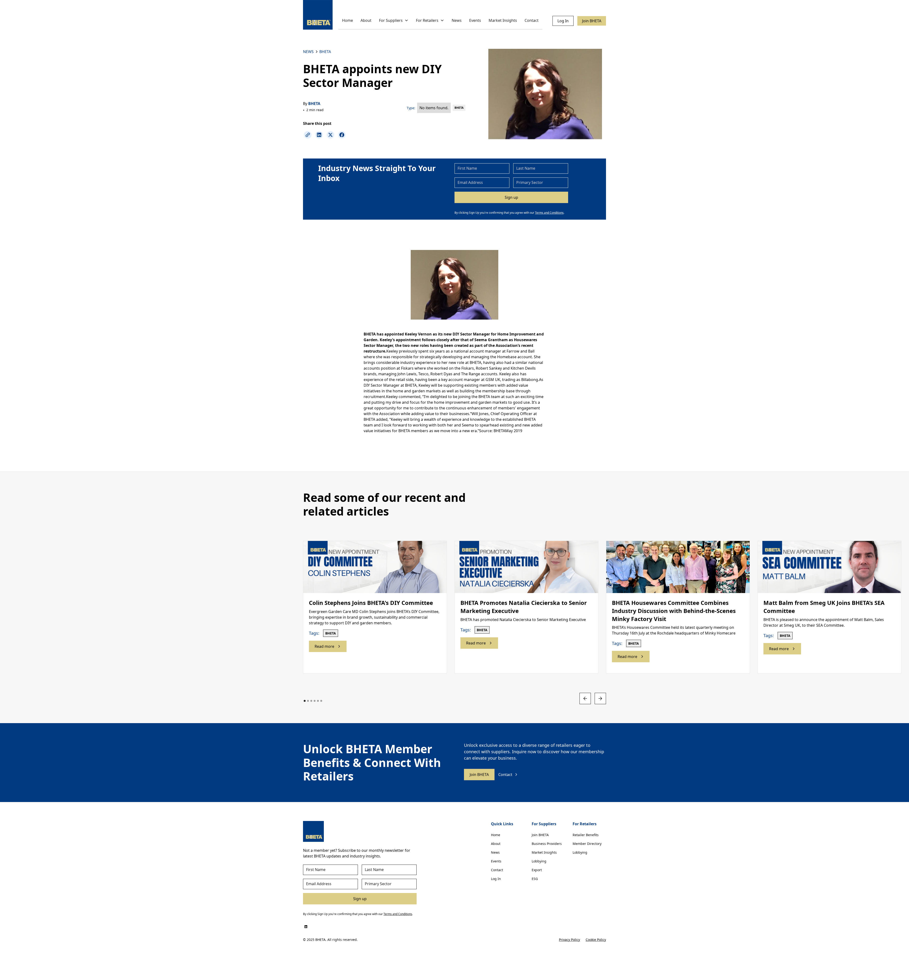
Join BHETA (591, 20)
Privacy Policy (569, 939)
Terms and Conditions (549, 213)
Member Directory (587, 843)
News (457, 20)
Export (537, 870)
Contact (532, 20)
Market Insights (503, 20)
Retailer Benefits (586, 835)
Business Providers (547, 843)
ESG (535, 878)
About (366, 20)
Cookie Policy (596, 939)
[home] (318, 15)
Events (475, 20)
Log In (563, 20)
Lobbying (539, 861)
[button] (393, 21)
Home (347, 20)
